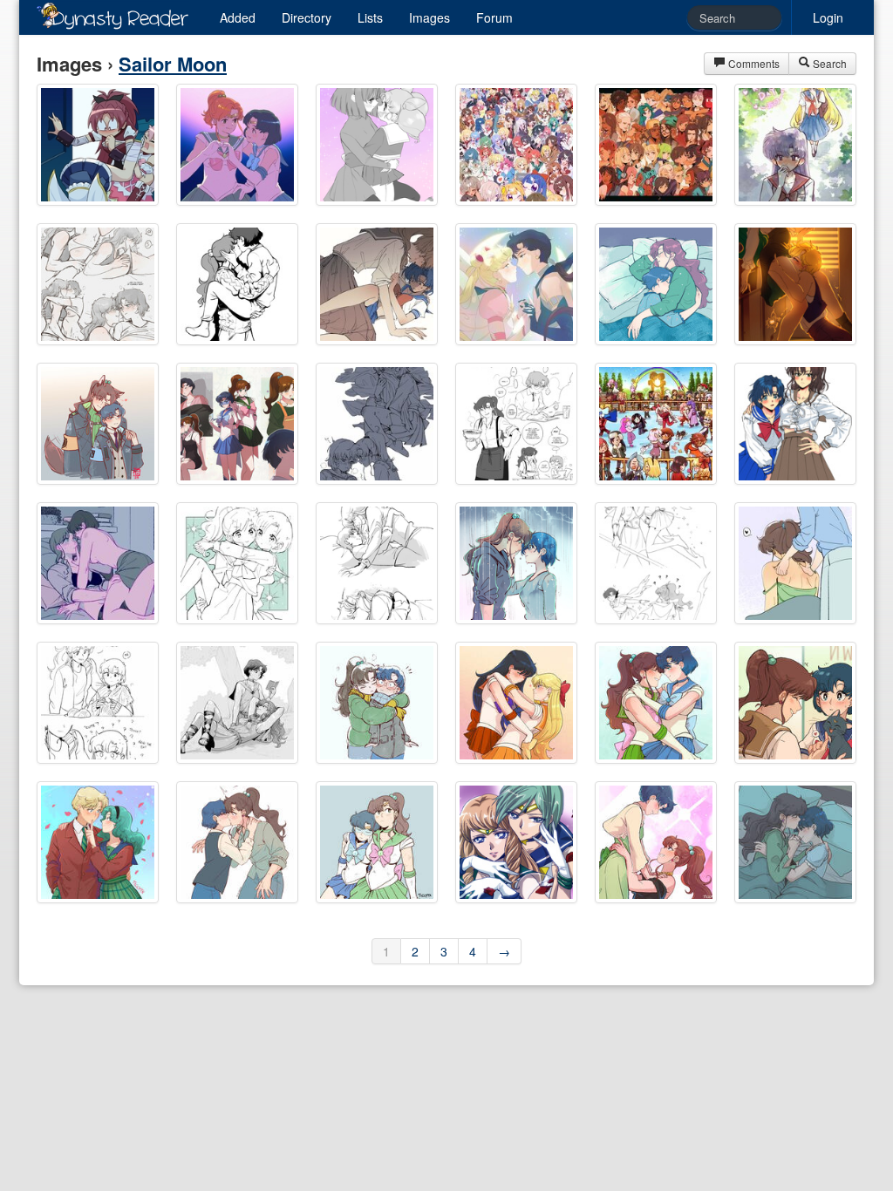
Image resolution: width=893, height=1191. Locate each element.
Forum (494, 17)
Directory (306, 17)
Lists (370, 17)
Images (429, 17)
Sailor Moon (173, 64)
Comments (753, 63)
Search (828, 63)
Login (828, 17)
